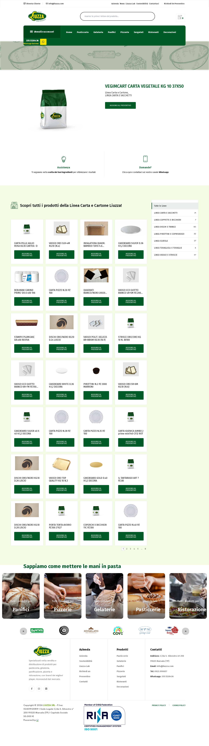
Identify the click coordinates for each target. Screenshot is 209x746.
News (122, 4)
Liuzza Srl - (50, 705)
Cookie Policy (179, 705)
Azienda (115, 4)
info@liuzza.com (56, 4)
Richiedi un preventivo (174, 4)
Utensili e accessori (44, 32)
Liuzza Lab (130, 4)
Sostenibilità (142, 4)
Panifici (112, 32)
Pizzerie (124, 32)
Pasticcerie (83, 32)
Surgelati (138, 32)
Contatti (83, 681)
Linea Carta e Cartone (116, 92)
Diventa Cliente (33, 4)
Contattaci (154, 4)
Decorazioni (170, 32)
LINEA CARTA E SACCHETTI (118, 95)
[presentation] (23, 631)
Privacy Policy (159, 705)
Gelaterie (98, 32)
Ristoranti (153, 32)
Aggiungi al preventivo (120, 105)
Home (69, 32)
